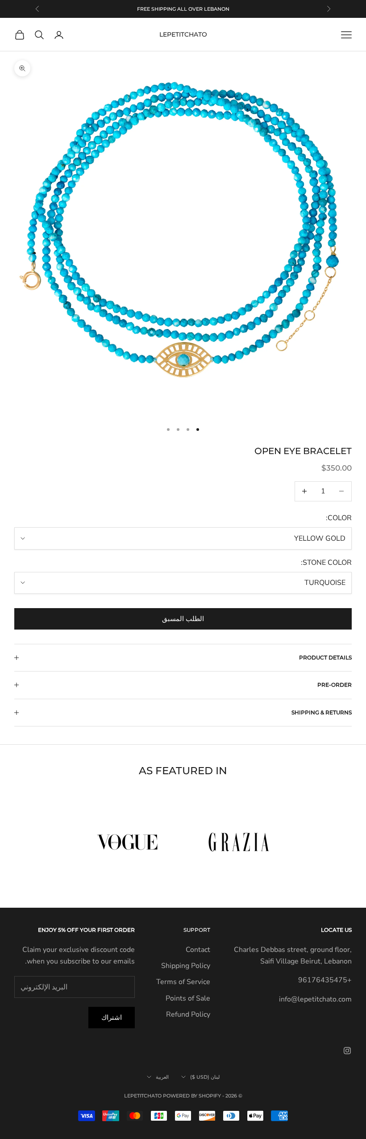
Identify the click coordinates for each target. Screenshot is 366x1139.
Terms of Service (183, 982)
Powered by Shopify (192, 1096)
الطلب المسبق (183, 618)
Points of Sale (188, 998)
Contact (198, 950)
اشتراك (111, 1017)
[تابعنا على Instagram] (347, 1050)
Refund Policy (188, 1014)
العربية (162, 1077)
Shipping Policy (185, 966)
